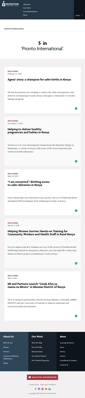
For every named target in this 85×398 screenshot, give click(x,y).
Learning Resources (30, 11)
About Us (26, 4)
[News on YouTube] (46, 389)
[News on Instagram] (39, 389)
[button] (79, 15)
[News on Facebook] (35, 389)
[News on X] (42, 389)
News (25, 15)
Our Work (27, 8)
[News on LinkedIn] (49, 389)
